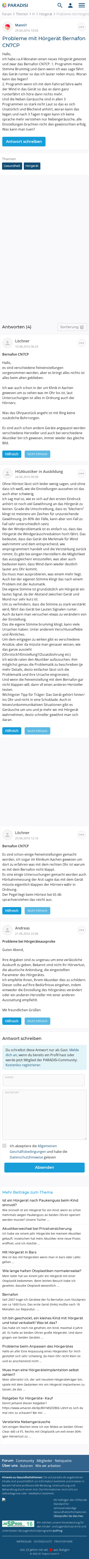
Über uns (10, 1466)
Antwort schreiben (24, 141)
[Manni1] (8, 26)
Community (25, 1460)
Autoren (26, 1465)
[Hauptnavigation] (82, 5)
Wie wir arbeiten (48, 1465)
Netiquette (63, 1460)
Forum (7, 14)
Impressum (24, 1541)
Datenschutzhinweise (26, 1157)
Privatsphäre (63, 1541)
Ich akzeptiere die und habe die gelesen (38, 1152)
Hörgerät (45, 14)
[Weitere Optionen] (81, 27)
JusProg (57, 1530)
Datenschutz (43, 1541)
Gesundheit (12, 166)
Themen (22, 14)
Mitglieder (44, 1460)
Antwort (12, 1092)
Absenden (44, 1167)
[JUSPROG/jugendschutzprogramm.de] (18, 1524)
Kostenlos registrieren (23, 1065)
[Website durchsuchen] (60, 5)
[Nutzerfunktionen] (70, 5)
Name (9, 1077)
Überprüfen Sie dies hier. (69, 1516)
